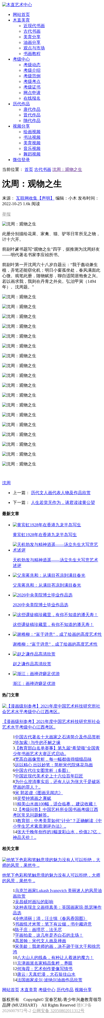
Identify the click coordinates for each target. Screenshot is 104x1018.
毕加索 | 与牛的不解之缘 (38, 742)
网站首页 (10, 989)
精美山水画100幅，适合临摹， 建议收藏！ (57, 804)
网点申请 (32, 92)
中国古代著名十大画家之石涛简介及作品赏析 (57, 737)
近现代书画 (34, 25)
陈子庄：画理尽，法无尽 (38, 929)
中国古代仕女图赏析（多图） (42, 770)
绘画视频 (32, 131)
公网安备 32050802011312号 (58, 1010)
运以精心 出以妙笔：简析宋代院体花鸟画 (54, 765)
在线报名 (32, 98)
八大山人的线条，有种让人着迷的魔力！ (55, 957)
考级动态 (32, 64)
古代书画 (32, 31)
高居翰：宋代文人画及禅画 (40, 941)
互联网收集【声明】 (35, 198)
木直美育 (28, 989)
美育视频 (32, 143)
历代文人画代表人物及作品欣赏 (61, 492)
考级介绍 (32, 70)
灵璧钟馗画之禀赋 (34, 798)
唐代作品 (32, 109)
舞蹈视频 (32, 154)
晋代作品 (32, 115)
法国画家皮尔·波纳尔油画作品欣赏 (49, 980)
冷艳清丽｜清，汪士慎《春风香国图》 (51, 918)
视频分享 (83, 989)
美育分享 (32, 37)
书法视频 (32, 137)
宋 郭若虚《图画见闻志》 (39, 792)
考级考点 (32, 81)
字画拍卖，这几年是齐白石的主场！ (49, 935)
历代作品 (65, 989)
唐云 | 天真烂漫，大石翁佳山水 (46, 974)
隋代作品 (32, 120)
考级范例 (32, 76)
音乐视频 (32, 148)
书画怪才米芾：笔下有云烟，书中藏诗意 (53, 924)
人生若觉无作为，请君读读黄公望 (63, 502)
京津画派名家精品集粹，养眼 (45, 963)
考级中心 (46, 989)
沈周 (6, 483)
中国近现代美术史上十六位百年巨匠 (49, 776)
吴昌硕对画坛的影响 (34, 901)
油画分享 (32, 42)
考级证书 (32, 87)
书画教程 (32, 53)
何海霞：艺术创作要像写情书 (45, 968)
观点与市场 (34, 48)
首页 (29, 169)
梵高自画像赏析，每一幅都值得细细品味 (53, 759)
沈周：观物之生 (67, 169)
